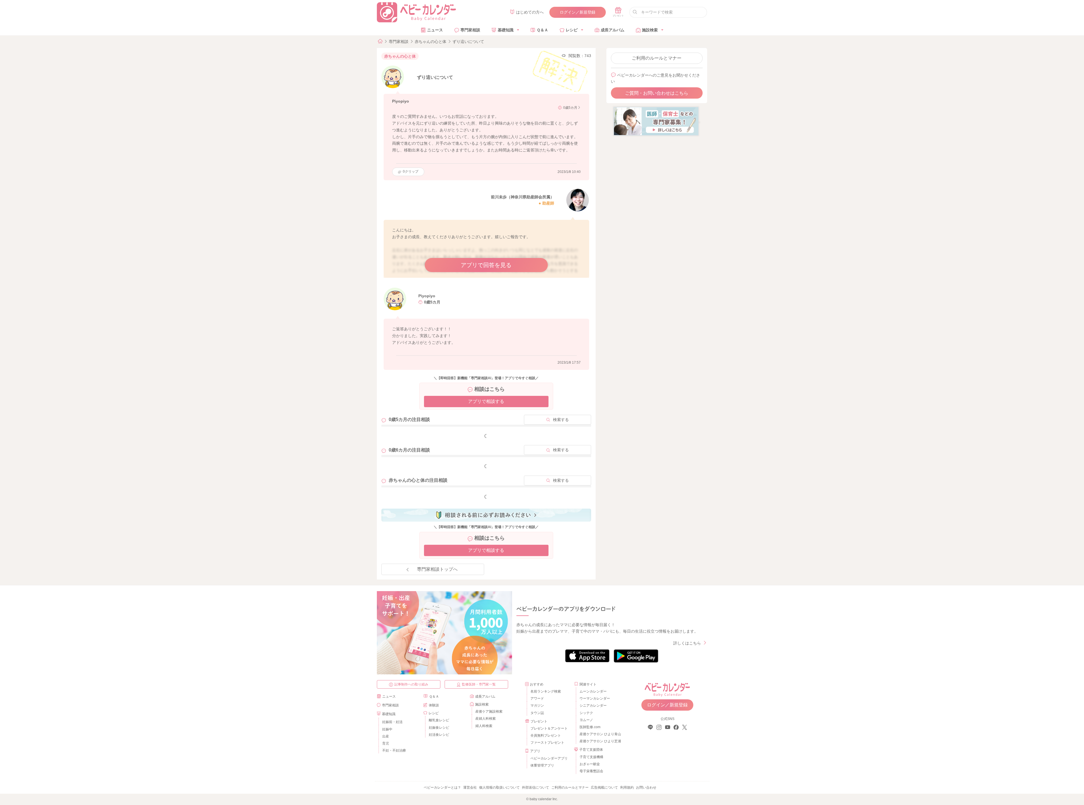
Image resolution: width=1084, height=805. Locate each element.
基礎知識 (505, 30)
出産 (385, 736)
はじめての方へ (530, 12)
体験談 (434, 705)
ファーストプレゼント (547, 743)
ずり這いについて (468, 41)
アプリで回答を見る (486, 265)
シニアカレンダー (593, 706)
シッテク (586, 713)
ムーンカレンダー (593, 691)
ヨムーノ (586, 720)
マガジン (537, 706)
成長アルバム (612, 30)
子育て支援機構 (591, 757)
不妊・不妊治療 (394, 750)
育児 (385, 743)
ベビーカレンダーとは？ (442, 787)
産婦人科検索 (485, 719)
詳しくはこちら (687, 643)
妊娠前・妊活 (392, 722)
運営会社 (470, 787)
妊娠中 (387, 729)
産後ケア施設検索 (488, 711)
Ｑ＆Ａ (542, 30)
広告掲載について (604, 787)
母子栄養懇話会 (591, 771)
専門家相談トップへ (437, 569)
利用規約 (627, 787)
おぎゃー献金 (590, 764)
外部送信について (535, 787)
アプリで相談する (486, 401)
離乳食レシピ (439, 720)
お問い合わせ (646, 787)
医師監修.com (590, 727)
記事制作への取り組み (411, 684)
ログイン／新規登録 (577, 12)
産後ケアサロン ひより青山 (599, 734)
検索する (561, 419)
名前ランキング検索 (545, 691)
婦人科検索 (483, 726)
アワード (537, 698)
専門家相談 (470, 30)
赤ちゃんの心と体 (430, 41)
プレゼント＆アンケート (549, 728)
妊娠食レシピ (439, 728)
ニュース (435, 30)
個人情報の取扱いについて (499, 787)
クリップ (410, 171)
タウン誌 (537, 713)
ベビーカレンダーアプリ (549, 758)
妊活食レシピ (439, 735)
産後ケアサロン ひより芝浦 (599, 741)
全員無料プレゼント (545, 735)
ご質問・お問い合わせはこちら (656, 93)
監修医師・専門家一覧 (479, 684)
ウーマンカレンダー (595, 698)
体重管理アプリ (542, 765)
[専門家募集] (656, 121)
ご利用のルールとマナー (656, 58)
